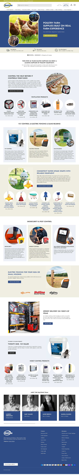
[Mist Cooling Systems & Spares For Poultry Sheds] (70, 104)
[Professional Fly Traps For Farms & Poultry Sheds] (70, 368)
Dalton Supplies (8, 469)
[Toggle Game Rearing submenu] (21, 9)
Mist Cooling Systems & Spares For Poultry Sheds (70, 113)
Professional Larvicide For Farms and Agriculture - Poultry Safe (45, 377)
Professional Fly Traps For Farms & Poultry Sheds (70, 376)
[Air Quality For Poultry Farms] (58, 104)
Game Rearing (17, 9)
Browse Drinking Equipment (44, 185)
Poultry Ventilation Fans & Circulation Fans (9, 113)
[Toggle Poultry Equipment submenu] (14, 9)
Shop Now (12, 352)
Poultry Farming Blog (65, 449)
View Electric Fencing (14, 281)
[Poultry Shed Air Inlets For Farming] (70, 196)
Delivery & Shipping (65, 437)
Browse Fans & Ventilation (16, 90)
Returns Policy (64, 460)
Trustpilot (63, 446)
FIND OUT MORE (48, 323)
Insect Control (43, 440)
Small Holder (43, 453)
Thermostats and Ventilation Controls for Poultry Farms (33, 113)
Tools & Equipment (67, 9)
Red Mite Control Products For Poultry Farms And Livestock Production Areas (58, 377)
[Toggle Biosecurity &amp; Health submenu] (30, 9)
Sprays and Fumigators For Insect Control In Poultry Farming (21, 377)
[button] (74, 5)
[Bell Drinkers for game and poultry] (21, 196)
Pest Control (34, 9)
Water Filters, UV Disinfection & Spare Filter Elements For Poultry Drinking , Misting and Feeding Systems (58, 207)
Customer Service (65, 435)
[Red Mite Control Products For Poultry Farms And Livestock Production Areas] (58, 368)
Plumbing (42, 442)
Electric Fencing (41, 9)
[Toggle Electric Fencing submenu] (45, 9)
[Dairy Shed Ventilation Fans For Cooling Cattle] (21, 104)
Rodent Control (43, 446)
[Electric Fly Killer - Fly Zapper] (33, 368)
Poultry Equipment (10, 9)
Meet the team (64, 442)
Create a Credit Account (66, 457)
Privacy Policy (64, 453)
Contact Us (64, 451)
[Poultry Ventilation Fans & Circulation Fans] (9, 104)
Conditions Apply (30, 0)
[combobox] (34, 5)
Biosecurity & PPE (44, 433)
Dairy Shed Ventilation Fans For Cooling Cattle (21, 113)
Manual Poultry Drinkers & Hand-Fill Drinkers (33, 204)
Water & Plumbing (58, 9)
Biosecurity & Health (26, 9)
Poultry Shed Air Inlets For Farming (70, 203)
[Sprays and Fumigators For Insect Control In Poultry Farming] (21, 368)
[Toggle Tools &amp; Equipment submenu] (72, 9)
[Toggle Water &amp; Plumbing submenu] (63, 9)
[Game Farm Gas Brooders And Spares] (45, 104)
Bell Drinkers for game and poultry (21, 203)
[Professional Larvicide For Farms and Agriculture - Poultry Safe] (45, 368)
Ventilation (43, 437)
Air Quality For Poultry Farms (58, 112)
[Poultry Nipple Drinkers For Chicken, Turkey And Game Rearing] (9, 196)
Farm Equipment (44, 449)
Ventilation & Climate (49, 9)
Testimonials (64, 444)
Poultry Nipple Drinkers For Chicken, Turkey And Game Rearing (9, 205)
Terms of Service (65, 455)
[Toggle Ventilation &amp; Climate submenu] (54, 9)
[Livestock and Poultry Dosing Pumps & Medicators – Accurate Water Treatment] (45, 196)
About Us (63, 440)
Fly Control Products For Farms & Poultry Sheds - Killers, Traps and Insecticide (9, 378)
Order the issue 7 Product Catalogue (68, 433)
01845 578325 (12, 441)
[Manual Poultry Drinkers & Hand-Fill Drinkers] (33, 196)
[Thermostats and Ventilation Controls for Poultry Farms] (33, 104)
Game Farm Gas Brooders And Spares (46, 113)
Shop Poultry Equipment (50, 35)
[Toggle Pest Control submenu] (37, 9)
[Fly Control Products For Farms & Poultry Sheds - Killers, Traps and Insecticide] (9, 368)
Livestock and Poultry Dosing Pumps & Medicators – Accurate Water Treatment (45, 206)
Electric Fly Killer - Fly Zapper (33, 375)
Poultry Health (43, 451)
